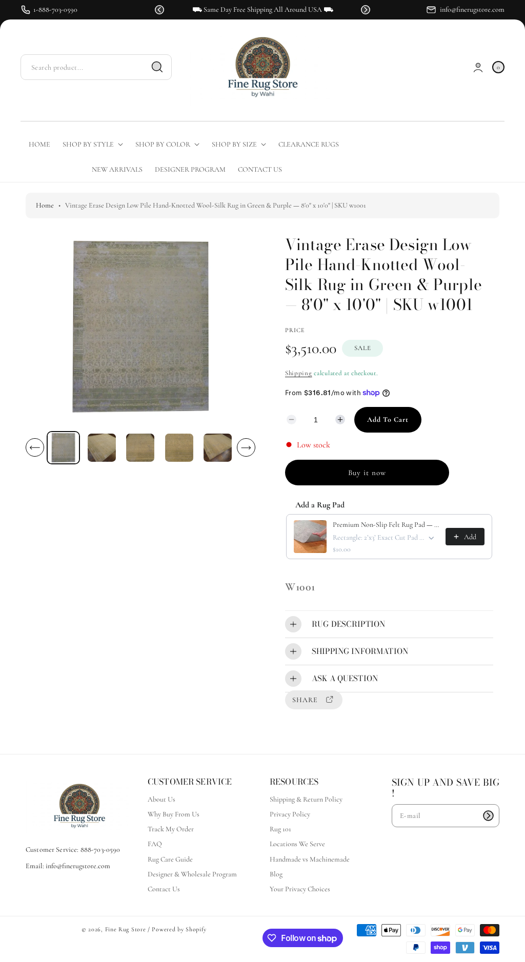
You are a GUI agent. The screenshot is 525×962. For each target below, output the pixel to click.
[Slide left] (35, 447)
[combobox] (96, 67)
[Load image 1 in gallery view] (63, 447)
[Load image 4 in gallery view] (179, 448)
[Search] (157, 67)
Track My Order (171, 829)
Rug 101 (280, 829)
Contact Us (164, 889)
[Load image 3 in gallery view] (141, 448)
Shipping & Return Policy (306, 799)
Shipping (298, 373)
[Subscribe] (488, 815)
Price (295, 330)
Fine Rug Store (125, 929)
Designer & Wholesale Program (192, 874)
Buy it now (367, 472)
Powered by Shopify (179, 929)
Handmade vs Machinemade (310, 859)
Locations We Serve (297, 844)
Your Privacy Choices (300, 889)
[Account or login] (478, 67)
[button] (159, 9)
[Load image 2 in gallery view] (102, 448)
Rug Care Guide (170, 859)
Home (45, 205)
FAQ (155, 844)
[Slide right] (246, 447)
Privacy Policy (290, 814)
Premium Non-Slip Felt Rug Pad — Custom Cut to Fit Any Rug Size (386, 524)
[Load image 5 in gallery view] (218, 448)
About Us (161, 799)
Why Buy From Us (173, 814)
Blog (276, 874)
